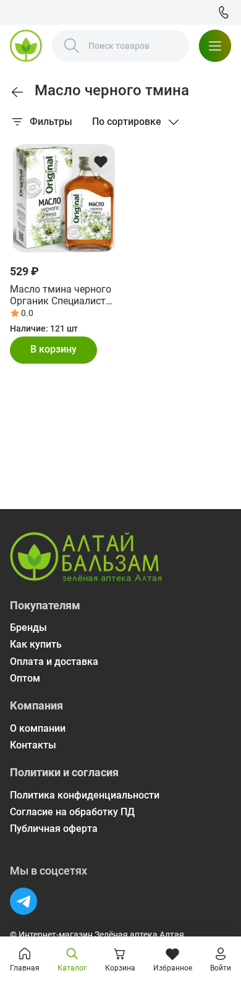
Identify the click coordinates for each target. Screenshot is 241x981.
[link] (17, 92)
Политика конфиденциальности (84, 795)
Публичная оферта (54, 828)
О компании (38, 728)
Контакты (33, 745)
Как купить (36, 644)
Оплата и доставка (54, 661)
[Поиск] (72, 46)
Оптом (25, 678)
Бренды (28, 627)
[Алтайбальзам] (26, 46)
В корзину (53, 349)
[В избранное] (100, 161)
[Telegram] (23, 901)
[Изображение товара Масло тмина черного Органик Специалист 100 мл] (64, 198)
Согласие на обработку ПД (72, 812)
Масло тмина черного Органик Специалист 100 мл (60, 295)
